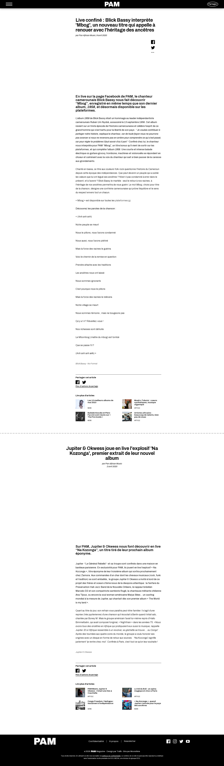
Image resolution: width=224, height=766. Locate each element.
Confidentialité (96, 741)
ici (129, 200)
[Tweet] (153, 48)
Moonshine (135, 751)
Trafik (119, 751)
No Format (92, 364)
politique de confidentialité (111, 756)
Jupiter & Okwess (84, 652)
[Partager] (153, 42)
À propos (113, 741)
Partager (212, 4)
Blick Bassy (81, 364)
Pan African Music (87, 35)
